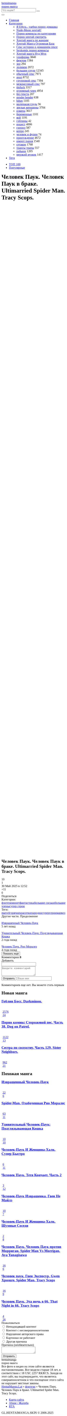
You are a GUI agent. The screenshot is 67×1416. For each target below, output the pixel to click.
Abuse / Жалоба (18, 1403)
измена (20, 110)
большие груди (25, 70)
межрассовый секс (28, 84)
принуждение (25, 137)
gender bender (24, 97)
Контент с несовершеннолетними (27, 1330)
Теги (12, 158)
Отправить (9, 978)
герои (52, 912)
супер (45, 912)
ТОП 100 (14, 164)
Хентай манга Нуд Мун (31, 53)
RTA (12, 1406)
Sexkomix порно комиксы (32, 50)
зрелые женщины (27, 107)
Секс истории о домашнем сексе (37, 47)
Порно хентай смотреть (31, 36)
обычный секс (25, 73)
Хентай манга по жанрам (32, 40)
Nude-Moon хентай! (28, 30)
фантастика (27, 902)
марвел (60, 912)
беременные (24, 114)
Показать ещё (11, 953)
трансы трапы (25, 147)
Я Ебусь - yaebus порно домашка (37, 26)
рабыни (21, 151)
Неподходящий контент (20, 1326)
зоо (18, 63)
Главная (14, 20)
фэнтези (6, 902)
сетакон (21, 144)
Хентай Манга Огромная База (35, 43)
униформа (22, 57)
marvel (5, 912)
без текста (22, 94)
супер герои (17, 906)
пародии (36, 912)
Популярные (17, 167)
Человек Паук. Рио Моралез (19, 946)
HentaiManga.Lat (11, 1386)
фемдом (21, 60)
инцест (20, 124)
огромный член (26, 90)
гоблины (22, 121)
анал (19, 77)
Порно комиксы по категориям (36, 33)
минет (16, 902)
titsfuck (20, 87)
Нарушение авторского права (24, 1334)
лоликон (21, 67)
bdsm (19, 100)
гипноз (20, 127)
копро (20, 131)
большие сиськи (44, 902)
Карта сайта (16, 1399)
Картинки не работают (20, 1337)
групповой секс (26, 80)
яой (18, 117)
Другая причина (16, 1341)
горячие (14, 912)
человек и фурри (27, 134)
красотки (25, 912)
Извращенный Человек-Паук (19, 923)
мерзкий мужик (26, 154)
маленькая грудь (26, 104)
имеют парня (24, 141)
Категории (16, 23)
